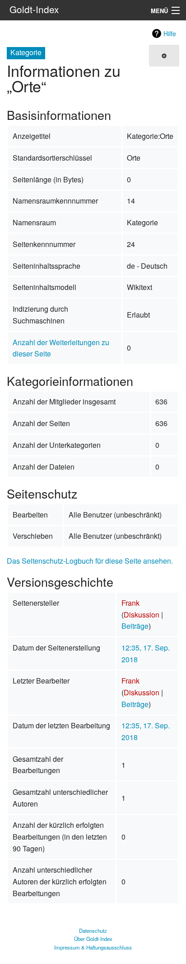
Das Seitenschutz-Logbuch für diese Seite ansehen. (90, 561)
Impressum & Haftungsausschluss (93, 947)
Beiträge (135, 626)
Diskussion (141, 614)
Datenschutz (93, 930)
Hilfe (169, 33)
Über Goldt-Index (93, 938)
